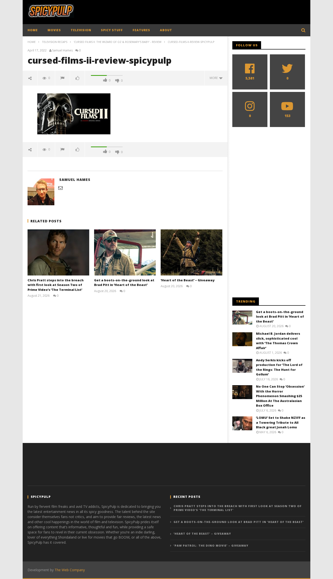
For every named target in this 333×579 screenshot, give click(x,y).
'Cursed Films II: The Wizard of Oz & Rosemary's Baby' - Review (117, 42)
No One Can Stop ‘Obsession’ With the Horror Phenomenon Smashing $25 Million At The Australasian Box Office (280, 396)
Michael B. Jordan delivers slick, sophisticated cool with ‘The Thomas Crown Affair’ (278, 340)
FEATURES (141, 30)
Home (32, 42)
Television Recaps (54, 42)
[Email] (60, 188)
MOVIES (54, 30)
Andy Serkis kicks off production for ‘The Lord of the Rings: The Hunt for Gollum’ (279, 367)
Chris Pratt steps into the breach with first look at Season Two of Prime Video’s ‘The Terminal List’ (56, 285)
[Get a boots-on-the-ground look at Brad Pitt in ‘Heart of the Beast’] (125, 252)
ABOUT (166, 30)
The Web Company (70, 570)
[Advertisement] (216, 11)
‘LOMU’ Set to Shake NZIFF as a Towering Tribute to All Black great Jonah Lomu (280, 422)
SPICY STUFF (112, 30)
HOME (33, 30)
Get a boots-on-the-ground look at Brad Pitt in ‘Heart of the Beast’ (124, 282)
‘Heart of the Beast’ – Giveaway (188, 280)
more (214, 78)
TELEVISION (81, 30)
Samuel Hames (62, 50)
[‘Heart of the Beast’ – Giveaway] (191, 252)
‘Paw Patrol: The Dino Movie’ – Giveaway (211, 545)
